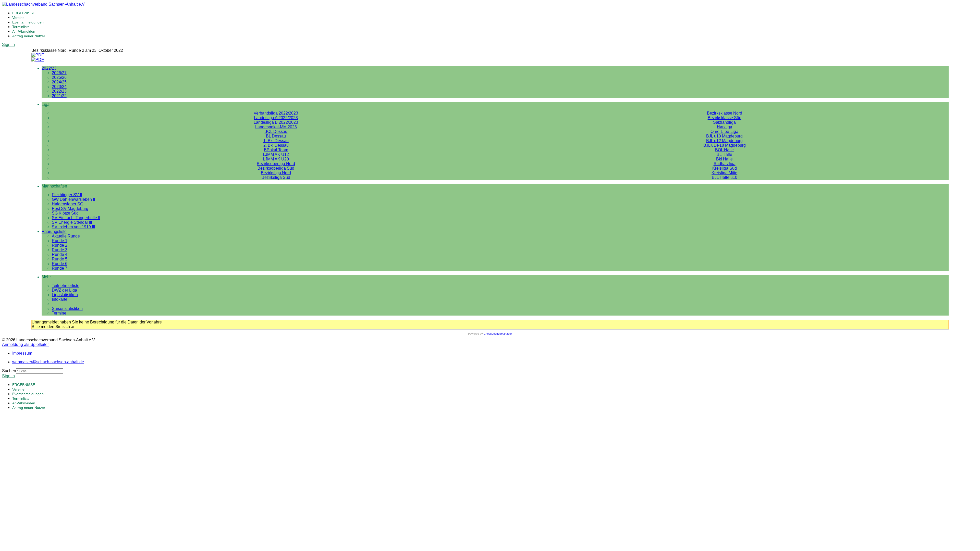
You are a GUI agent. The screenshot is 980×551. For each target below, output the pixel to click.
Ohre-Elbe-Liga (724, 131)
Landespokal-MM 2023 (276, 127)
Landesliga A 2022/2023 (276, 118)
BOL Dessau (275, 131)
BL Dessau (276, 136)
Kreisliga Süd (724, 168)
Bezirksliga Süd (276, 177)
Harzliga (724, 127)
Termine (59, 313)
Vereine (18, 18)
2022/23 (49, 68)
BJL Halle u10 (724, 177)
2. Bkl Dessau (276, 145)
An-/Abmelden (23, 31)
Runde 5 (59, 259)
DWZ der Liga (64, 290)
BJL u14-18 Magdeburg (724, 145)
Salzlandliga (724, 122)
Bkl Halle (724, 159)
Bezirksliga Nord (276, 173)
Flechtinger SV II (67, 195)
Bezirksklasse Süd (724, 118)
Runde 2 (59, 245)
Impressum (22, 353)
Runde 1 (59, 241)
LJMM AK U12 (276, 154)
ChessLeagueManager (498, 333)
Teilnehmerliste (65, 285)
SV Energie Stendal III (72, 222)
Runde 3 (59, 250)
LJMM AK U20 (276, 159)
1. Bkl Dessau (276, 141)
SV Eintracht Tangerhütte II (76, 218)
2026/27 (59, 73)
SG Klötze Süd (65, 213)
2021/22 (59, 96)
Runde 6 (59, 263)
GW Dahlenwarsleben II (73, 199)
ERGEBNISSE (23, 13)
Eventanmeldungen (28, 22)
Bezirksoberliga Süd (276, 168)
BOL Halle (724, 150)
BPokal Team (276, 150)
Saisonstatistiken (67, 308)
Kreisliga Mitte (724, 173)
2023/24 (59, 86)
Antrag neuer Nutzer (28, 36)
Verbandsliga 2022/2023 (276, 113)
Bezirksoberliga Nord (276, 163)
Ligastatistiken (65, 295)
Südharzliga (725, 163)
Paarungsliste (54, 231)
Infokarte (59, 299)
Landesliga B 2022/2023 (276, 122)
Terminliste (21, 27)
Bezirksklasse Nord (724, 113)
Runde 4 (59, 254)
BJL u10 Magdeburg (724, 136)
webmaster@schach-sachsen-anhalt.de (48, 362)
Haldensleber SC (67, 204)
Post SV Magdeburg (70, 208)
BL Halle (724, 154)
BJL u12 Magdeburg (724, 141)
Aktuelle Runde (66, 236)
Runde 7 (59, 268)
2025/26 (59, 77)
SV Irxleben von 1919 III (73, 227)
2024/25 (59, 82)
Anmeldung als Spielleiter (25, 344)
